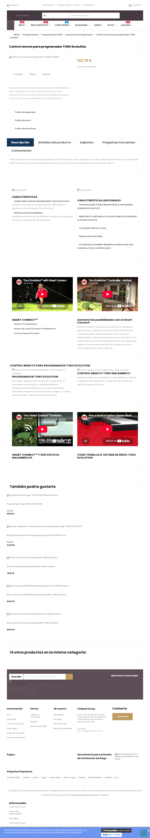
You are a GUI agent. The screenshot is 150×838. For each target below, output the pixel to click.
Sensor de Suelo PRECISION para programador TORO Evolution (37, 594)
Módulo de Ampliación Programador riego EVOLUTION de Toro (36, 535)
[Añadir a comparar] (7, 494)
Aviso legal (11, 719)
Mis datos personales (63, 728)
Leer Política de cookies (22, 692)
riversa (82, 777)
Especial (33, 721)
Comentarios (21, 151)
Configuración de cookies (116, 830)
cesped (108, 777)
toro (117, 777)
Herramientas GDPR (38, 726)
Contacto (104, 795)
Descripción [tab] (20, 142)
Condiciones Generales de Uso (83, 795)
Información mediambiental (15, 812)
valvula (26, 777)
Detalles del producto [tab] (54, 142)
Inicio (9, 714)
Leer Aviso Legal (17, 687)
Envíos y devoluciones (16, 737)
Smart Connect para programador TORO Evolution (31, 566)
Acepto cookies (111, 834)
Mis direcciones (60, 724)
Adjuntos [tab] (87, 142)
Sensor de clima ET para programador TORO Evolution (33, 622)
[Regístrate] (69, 677)
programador (13, 777)
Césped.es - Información (35, 715)
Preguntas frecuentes (16, 733)
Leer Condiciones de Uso (22, 690)
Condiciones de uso (15, 724)
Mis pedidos (59, 714)
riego (43, 777)
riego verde (54, 777)
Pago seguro (12, 728)
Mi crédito (58, 719)
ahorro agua (69, 777)
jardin (35, 777)
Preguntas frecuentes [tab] (119, 142)
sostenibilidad (95, 777)
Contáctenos (22, 15)
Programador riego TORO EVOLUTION (24, 504)
